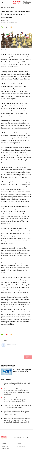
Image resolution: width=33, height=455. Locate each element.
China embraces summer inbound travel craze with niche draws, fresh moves (17, 406)
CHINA (3, 7)
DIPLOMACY (11, 7)
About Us (4, 443)
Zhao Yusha (6, 20)
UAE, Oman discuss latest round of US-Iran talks (22, 370)
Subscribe (27, 3)
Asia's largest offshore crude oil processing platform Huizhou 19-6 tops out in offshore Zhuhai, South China (16, 412)
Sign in (25, 1)
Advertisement (21, 446)
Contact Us (4, 446)
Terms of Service (6, 448)
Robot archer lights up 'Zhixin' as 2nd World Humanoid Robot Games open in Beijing (17, 384)
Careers (19, 443)
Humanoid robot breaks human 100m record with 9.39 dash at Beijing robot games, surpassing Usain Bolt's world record (17, 399)
